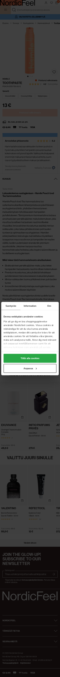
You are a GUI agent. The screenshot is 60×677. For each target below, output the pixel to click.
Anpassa (28, 368)
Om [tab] (49, 305)
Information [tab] (30, 305)
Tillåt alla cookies (30, 358)
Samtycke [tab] (11, 305)
